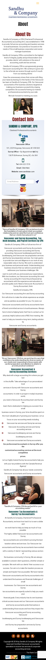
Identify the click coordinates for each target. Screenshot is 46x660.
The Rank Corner (32, 653)
